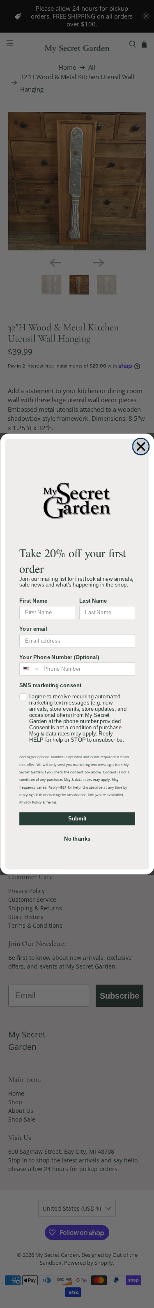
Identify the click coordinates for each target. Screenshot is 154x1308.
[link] (77, 500)
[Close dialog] (140, 446)
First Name (33, 600)
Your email (33, 629)
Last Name (93, 600)
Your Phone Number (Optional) (59, 657)
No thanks (77, 838)
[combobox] (30, 669)
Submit (77, 818)
